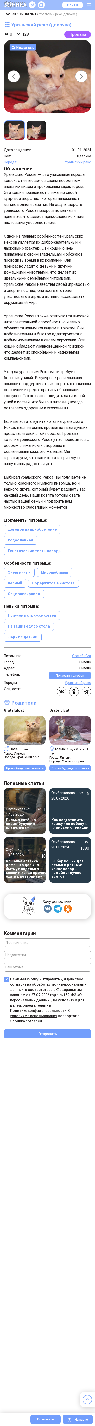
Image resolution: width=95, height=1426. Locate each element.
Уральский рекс (78, 162)
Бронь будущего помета (25, 768)
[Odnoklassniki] (68, 909)
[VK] (48, 909)
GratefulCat (81, 656)
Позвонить (45, 1419)
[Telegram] (58, 909)
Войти (72, 5)
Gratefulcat (14, 710)
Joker (23, 749)
